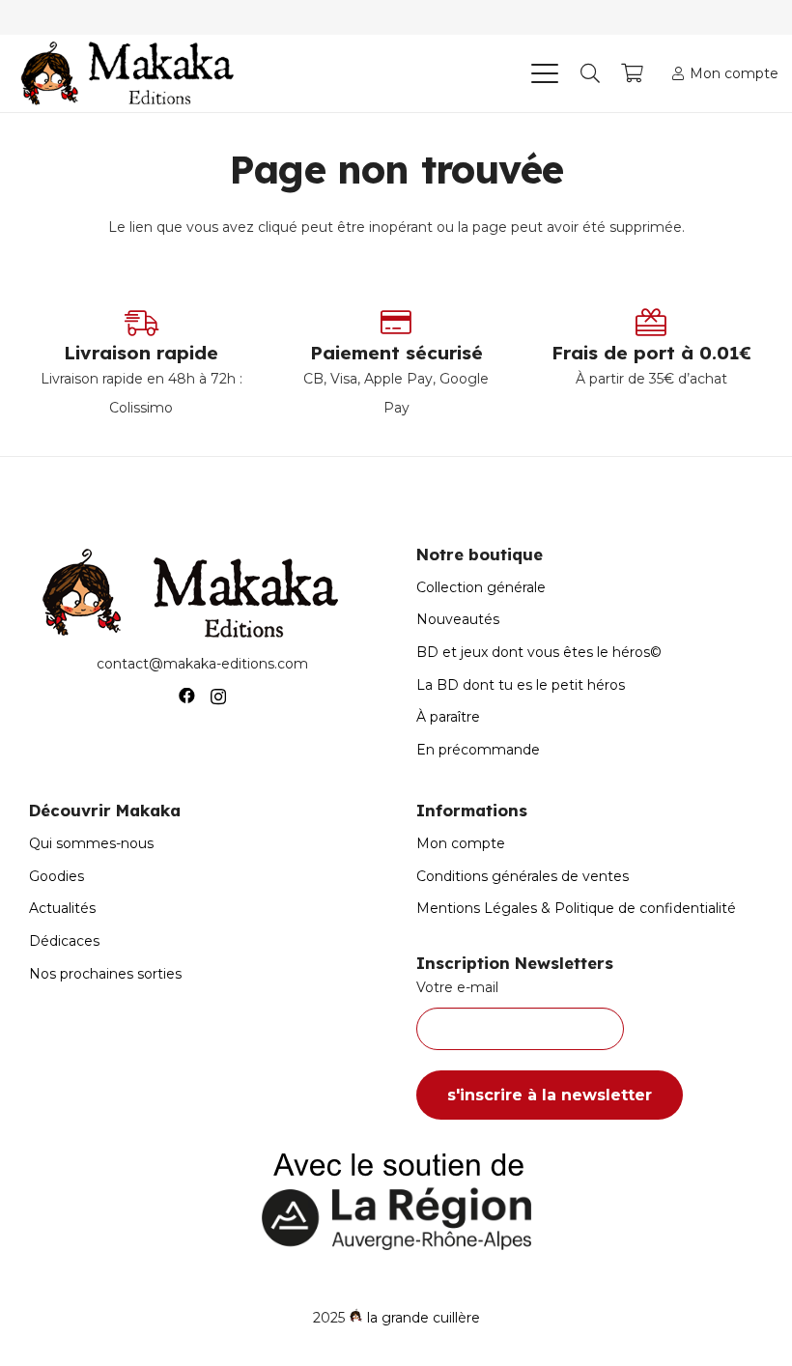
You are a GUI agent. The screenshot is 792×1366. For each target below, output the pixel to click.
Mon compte (460, 843)
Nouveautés (457, 619)
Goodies (56, 876)
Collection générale (481, 587)
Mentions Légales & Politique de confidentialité (576, 908)
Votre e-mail (457, 987)
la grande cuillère (423, 1317)
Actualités (62, 908)
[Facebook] (187, 696)
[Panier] (632, 73)
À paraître (448, 717)
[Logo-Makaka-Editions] (132, 73)
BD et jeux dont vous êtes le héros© (539, 652)
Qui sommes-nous (91, 843)
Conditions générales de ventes (522, 876)
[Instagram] (218, 696)
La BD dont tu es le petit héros (520, 685)
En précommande (478, 749)
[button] (544, 73)
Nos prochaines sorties (105, 973)
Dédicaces (64, 941)
